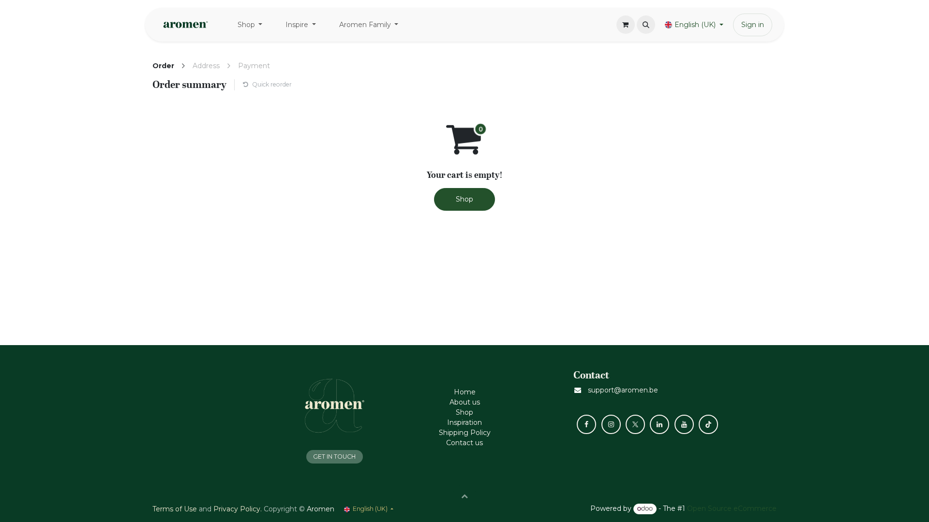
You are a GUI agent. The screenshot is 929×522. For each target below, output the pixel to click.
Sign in (752, 24)
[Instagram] (611, 424)
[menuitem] (250, 25)
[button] (646, 24)
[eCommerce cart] (625, 24)
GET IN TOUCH (334, 456)
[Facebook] (586, 424)
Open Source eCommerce (732, 508)
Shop (464, 199)
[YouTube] (684, 424)
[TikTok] (708, 424)
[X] (635, 424)
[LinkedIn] (659, 424)
